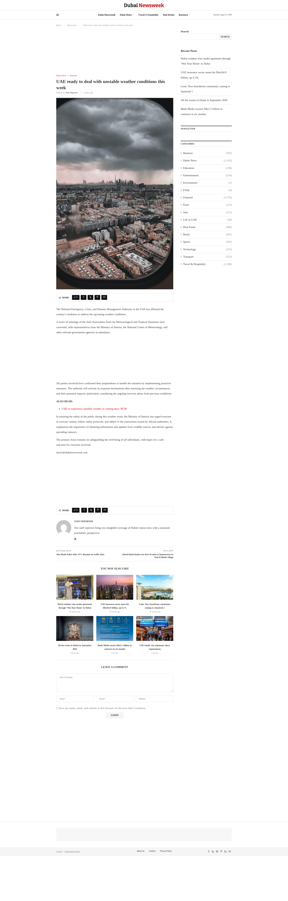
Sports (207, 241)
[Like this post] (77, 297)
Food (207, 204)
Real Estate (168, 15)
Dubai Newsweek (106, 15)
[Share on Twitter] (90, 297)
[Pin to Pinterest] (97, 297)
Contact (152, 851)
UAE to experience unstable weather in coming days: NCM (94, 408)
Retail (207, 234)
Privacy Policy (166, 851)
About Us (140, 851)
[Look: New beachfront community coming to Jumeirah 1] (154, 587)
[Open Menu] (57, 15)
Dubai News (126, 15)
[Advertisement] (114, 52)
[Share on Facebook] (83, 297)
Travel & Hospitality (148, 15)
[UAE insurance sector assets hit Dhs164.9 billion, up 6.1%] (114, 587)
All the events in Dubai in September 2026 (204, 100)
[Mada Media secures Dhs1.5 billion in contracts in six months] (114, 628)
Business (183, 15)
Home (58, 25)
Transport (207, 256)
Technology (207, 249)
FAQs (207, 190)
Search (185, 31)
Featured (207, 197)
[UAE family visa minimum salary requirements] (154, 628)
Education (207, 167)
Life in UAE (207, 219)
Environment (207, 182)
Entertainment (207, 175)
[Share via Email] (104, 297)
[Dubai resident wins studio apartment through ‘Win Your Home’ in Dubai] (74, 587)
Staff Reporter (72, 93)
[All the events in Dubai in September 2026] (74, 628)
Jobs (207, 212)
